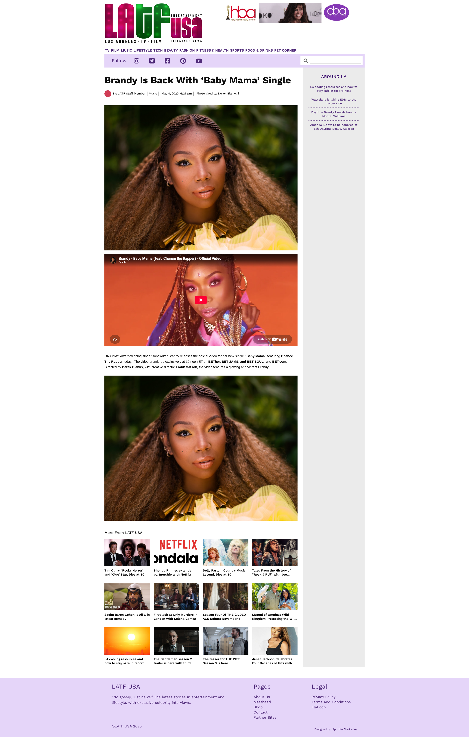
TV (107, 50)
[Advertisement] (290, 34)
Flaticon (319, 707)
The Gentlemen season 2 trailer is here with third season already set (173, 661)
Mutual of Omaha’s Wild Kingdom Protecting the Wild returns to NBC (274, 617)
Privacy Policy (323, 697)
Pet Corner (285, 50)
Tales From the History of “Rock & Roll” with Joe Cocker (271, 572)
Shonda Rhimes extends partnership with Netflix (172, 572)
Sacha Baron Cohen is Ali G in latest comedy (127, 616)
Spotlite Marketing (344, 729)
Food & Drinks (259, 50)
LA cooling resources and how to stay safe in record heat (124, 661)
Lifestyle (143, 50)
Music (126, 50)
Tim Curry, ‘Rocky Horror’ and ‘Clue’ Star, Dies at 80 (124, 572)
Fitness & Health (212, 50)
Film (115, 50)
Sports (237, 50)
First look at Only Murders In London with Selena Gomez (175, 616)
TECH (158, 50)
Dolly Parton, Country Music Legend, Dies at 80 (224, 572)
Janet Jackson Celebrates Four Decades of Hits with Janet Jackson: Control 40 (272, 661)
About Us (262, 697)
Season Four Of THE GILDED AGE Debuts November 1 (224, 616)
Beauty (171, 50)
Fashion (187, 50)
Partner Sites (265, 717)
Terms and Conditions (331, 702)
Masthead (262, 702)
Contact (260, 712)
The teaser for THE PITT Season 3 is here (221, 661)
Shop (258, 707)
